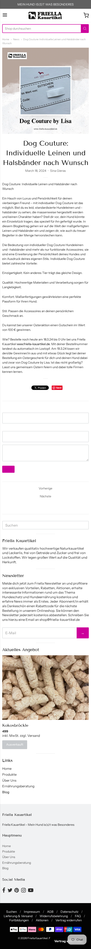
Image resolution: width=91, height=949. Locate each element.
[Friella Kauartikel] (45, 15)
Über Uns (9, 780)
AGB (50, 912)
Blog (5, 792)
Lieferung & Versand (18, 916)
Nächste (45, 496)
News (16, 39)
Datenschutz (69, 912)
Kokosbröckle (15, 725)
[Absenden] (85, 28)
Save (59, 387)
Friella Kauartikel (37, 938)
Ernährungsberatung (18, 786)
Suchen (11, 912)
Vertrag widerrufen (68, 920)
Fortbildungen (19, 920)
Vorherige (45, 488)
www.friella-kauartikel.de (33, 344)
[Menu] (5, 15)
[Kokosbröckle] (45, 687)
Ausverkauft (14, 744)
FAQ (78, 916)
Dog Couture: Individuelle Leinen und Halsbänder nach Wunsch (45, 153)
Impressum (32, 912)
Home (5, 39)
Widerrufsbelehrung (54, 916)
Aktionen (42, 920)
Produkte (9, 774)
